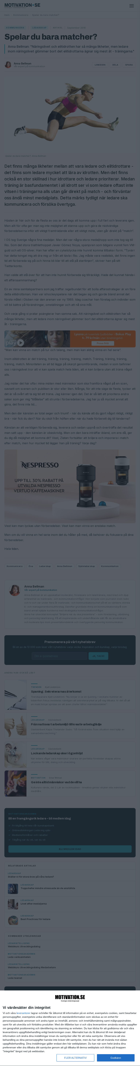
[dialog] (70, 1028)
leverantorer (23, 1013)
